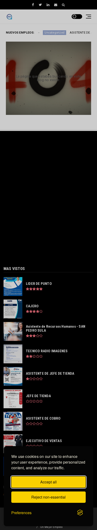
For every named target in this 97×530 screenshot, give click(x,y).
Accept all (48, 482)
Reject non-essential (48, 497)
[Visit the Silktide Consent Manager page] (80, 512)
